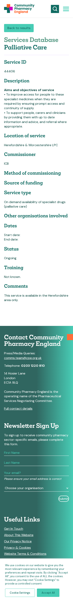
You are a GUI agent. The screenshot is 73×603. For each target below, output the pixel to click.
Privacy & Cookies (17, 548)
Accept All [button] (48, 592)
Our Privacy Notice (18, 541)
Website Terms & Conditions (25, 554)
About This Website (18, 535)
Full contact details (18, 408)
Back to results (18, 28)
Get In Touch (13, 529)
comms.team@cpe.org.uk (23, 358)
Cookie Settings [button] (20, 592)
